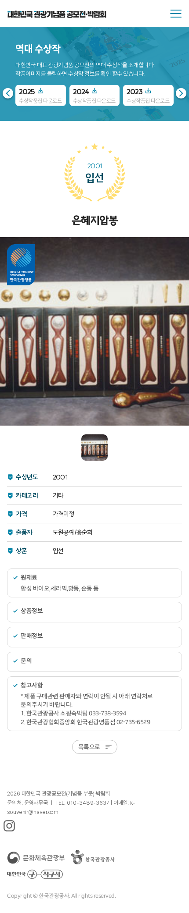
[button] (181, 93)
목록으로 (89, 746)
